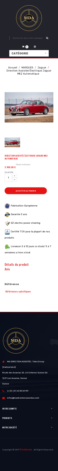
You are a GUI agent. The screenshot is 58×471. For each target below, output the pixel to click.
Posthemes (26, 449)
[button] (25, 47)
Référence (12, 284)
